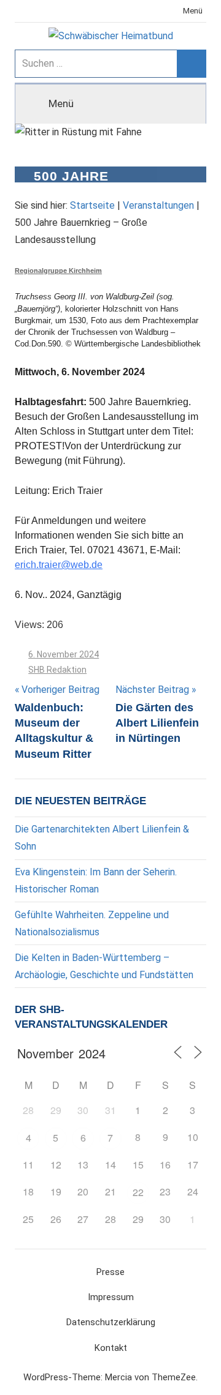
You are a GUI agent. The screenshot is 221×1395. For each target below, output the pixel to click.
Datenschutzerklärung (110, 1322)
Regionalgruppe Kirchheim (58, 270)
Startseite (92, 205)
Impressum (111, 1297)
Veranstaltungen (158, 205)
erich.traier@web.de (59, 564)
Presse (110, 1271)
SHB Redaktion (57, 670)
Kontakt (111, 1347)
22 (138, 1192)
